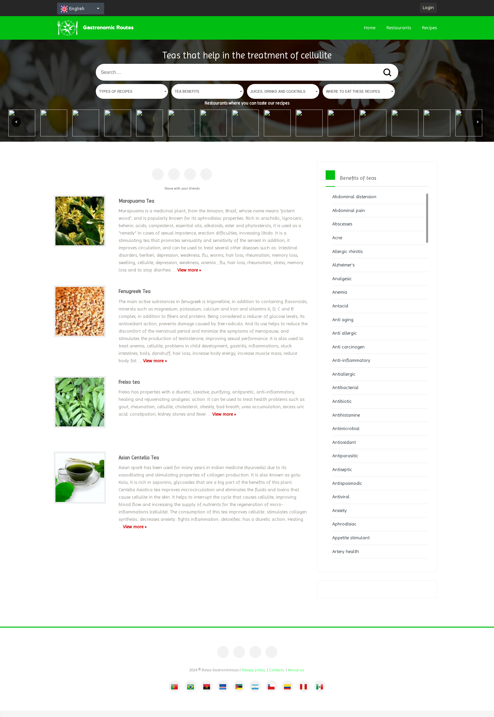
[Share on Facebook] (158, 174)
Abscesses (342, 223)
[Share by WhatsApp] (206, 174)
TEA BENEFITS (187, 91)
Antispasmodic (347, 483)
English (76, 8)
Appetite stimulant (351, 537)
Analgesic (342, 278)
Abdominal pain (348, 210)
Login (428, 7)
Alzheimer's (343, 264)
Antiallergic (344, 374)
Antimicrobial (346, 428)
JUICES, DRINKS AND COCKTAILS (277, 91)
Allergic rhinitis (347, 251)
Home (369, 27)
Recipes (429, 27)
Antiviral (340, 496)
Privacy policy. (254, 670)
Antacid (340, 305)
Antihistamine (346, 415)
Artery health (345, 551)
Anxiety (339, 510)
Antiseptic (342, 469)
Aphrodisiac (344, 523)
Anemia (339, 292)
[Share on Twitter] (190, 174)
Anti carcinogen (348, 346)
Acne (337, 237)
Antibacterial (345, 387)
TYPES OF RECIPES (115, 91)
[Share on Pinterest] (174, 174)
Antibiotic (342, 401)
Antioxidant (344, 442)
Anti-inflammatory (351, 360)
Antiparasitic (345, 455)
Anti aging (343, 319)
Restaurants (398, 27)
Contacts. (277, 670)
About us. (296, 670)
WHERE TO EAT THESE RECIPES (353, 91)
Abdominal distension (354, 196)
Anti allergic (344, 333)
